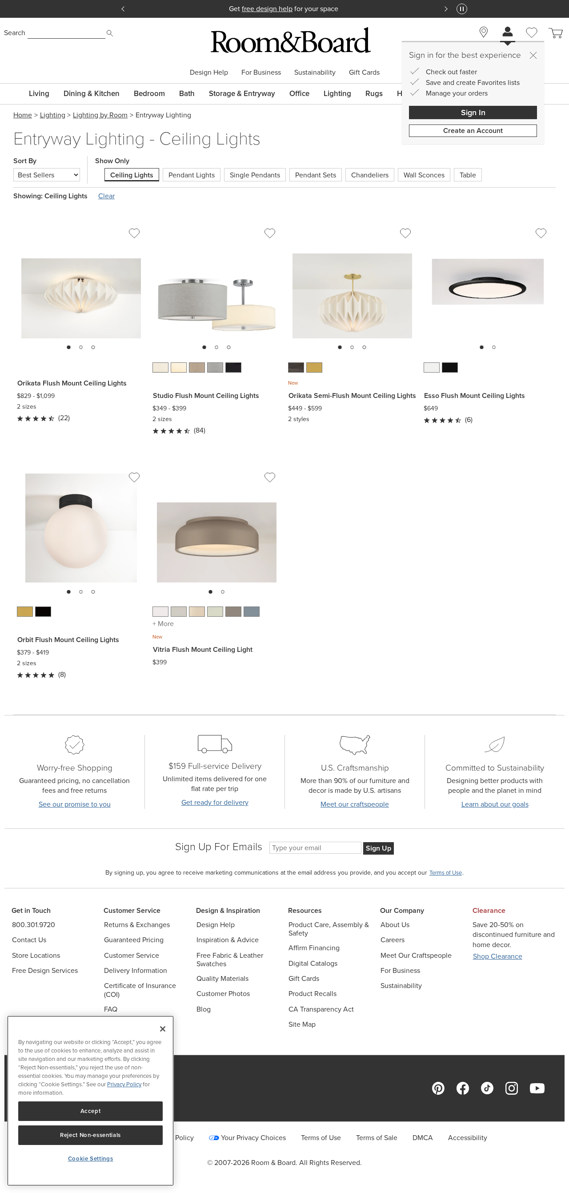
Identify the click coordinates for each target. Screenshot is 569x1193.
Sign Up (378, 848)
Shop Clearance (497, 956)
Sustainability (315, 72)
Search (14, 33)
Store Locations (36, 955)
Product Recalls (313, 993)
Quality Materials (222, 978)
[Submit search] (109, 33)
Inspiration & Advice (227, 939)
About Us (395, 924)
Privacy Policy (124, 1084)
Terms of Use (321, 1137)
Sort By (24, 161)
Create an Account (473, 130)
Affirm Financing (314, 947)
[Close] (533, 55)
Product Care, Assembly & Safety (329, 929)
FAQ (110, 1009)
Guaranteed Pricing (134, 939)
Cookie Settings (90, 1158)
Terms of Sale (376, 1137)
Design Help (209, 72)
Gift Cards (364, 72)
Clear (106, 196)
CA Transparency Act (321, 1009)
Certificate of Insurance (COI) (140, 990)
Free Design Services (45, 970)
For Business (261, 72)
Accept (90, 1111)
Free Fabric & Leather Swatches (229, 959)
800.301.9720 (33, 924)
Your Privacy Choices (253, 1137)
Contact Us (29, 939)
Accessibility (467, 1137)
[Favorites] (531, 42)
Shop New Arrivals (284, 9)
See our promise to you (75, 804)
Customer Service (131, 955)
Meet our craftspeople (355, 804)
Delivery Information (135, 970)
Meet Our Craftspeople (416, 955)
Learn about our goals (495, 804)
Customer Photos (223, 993)
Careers (393, 939)
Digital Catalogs (313, 963)
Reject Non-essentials (90, 1135)
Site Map (302, 1024)
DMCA (423, 1137)
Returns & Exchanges (137, 924)
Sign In (473, 112)
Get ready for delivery (214, 802)
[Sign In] (507, 33)
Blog (203, 1009)
